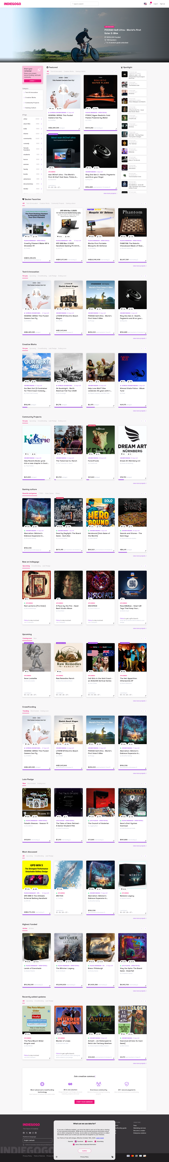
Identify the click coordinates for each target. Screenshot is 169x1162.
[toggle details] (80, 130)
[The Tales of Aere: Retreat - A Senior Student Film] (68, 802)
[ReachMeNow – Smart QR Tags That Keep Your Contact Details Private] (132, 585)
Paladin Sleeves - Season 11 (36, 823)
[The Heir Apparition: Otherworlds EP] (132, 657)
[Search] (73, 3)
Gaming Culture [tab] (80, 71)
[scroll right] (115, 71)
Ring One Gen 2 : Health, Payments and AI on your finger (130, 318)
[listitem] (32, 119)
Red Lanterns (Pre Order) (35, 606)
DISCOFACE (92, 606)
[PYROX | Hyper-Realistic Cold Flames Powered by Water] (100, 92)
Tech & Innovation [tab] (56, 71)
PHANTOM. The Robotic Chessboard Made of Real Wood (131, 245)
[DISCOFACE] (100, 585)
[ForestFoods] (100, 440)
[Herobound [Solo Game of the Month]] (100, 512)
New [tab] (35, 638)
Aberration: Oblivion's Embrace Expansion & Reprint (33, 535)
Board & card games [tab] (30, 493)
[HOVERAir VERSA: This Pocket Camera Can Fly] (63, 92)
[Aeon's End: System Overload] (132, 802)
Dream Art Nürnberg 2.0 (130, 461)
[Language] (145, 4)
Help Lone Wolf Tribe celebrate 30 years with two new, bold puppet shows (100, 390)
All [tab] (48, 71)
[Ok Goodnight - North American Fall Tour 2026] (68, 367)
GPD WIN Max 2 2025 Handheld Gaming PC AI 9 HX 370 (68, 245)
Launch (32, 80)
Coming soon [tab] (27, 638)
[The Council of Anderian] (100, 802)
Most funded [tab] (35, 711)
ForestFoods (93, 461)
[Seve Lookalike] (36, 657)
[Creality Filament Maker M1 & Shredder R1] (36, 222)
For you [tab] (25, 276)
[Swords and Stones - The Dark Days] (132, 512)
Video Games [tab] (49, 493)
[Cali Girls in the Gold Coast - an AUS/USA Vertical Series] (100, 657)
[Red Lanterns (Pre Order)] (36, 585)
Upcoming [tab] (32, 276)
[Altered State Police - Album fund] (132, 367)
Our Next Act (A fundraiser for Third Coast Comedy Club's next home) (35, 390)
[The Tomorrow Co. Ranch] (68, 440)
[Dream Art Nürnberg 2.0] (132, 440)
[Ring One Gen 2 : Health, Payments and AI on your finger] (100, 151)
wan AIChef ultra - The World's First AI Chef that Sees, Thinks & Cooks (62, 177)
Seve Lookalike (30, 678)
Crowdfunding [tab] (42, 276)
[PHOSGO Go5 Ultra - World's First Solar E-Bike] (100, 295)
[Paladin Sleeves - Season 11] (36, 802)
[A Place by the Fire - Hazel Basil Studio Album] (68, 585)
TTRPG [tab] (41, 493)
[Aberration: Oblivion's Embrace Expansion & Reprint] (36, 512)
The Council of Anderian (98, 823)
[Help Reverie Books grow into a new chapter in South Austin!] (36, 440)
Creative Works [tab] (69, 71)
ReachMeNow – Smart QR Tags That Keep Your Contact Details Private (130, 608)
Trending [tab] (26, 711)
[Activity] (150, 4)
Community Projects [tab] (57, 203)
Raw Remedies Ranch (65, 678)
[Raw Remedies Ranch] (68, 657)
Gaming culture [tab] (70, 203)
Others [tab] (57, 493)
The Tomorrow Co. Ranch (66, 461)
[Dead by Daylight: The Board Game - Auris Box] (68, 512)
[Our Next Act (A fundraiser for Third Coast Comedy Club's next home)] (36, 367)
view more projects (110, 193)
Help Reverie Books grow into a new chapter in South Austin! (36, 463)
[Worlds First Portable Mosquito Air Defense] (100, 222)
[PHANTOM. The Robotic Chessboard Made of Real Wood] (132, 222)
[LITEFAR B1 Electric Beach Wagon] (68, 295)
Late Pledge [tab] (53, 276)
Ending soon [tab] (62, 276)
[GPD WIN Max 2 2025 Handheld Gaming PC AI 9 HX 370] (68, 222)
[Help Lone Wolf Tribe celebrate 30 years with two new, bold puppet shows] (100, 367)
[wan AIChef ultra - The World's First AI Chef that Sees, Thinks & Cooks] (63, 151)
